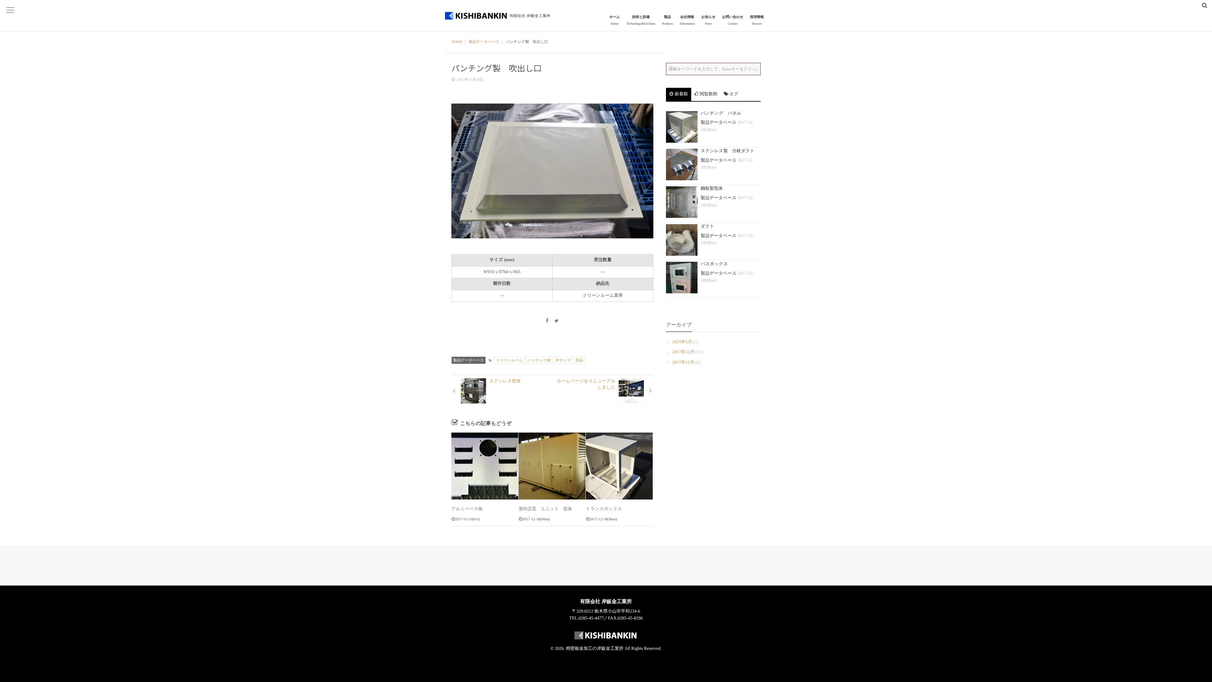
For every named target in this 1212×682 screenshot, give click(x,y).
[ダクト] (682, 240)
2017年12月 (683, 352)
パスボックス (714, 264)
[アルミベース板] (484, 466)
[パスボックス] (682, 277)
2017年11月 (683, 362)
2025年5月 (682, 342)
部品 (579, 360)
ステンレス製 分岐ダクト (728, 151)
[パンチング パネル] (682, 127)
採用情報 (757, 20)
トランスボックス (604, 509)
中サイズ (563, 360)
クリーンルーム (509, 360)
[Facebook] (547, 321)
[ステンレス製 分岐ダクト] (682, 164)
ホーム (614, 20)
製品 (667, 20)
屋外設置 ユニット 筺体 (545, 509)
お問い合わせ (732, 20)
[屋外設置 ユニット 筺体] (552, 466)
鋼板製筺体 (712, 188)
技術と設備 (641, 20)
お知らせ (708, 20)
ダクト (707, 226)
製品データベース (468, 360)
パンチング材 (539, 360)
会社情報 (687, 20)
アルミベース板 (467, 509)
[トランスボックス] (619, 466)
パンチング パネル (721, 113)
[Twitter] (557, 321)
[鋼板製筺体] (682, 202)
